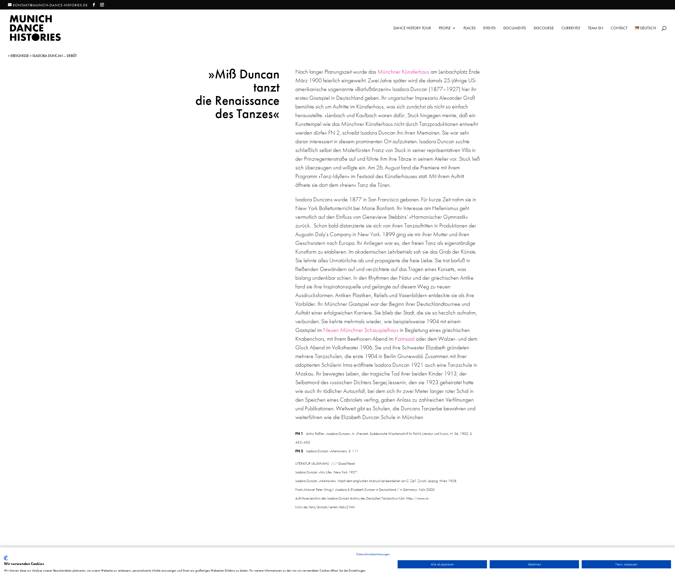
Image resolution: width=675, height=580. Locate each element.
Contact (619, 28)
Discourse (544, 28)
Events (489, 28)
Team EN (595, 28)
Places (470, 28)
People (445, 28)
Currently (570, 28)
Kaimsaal (404, 339)
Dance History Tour (412, 28)
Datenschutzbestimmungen (373, 554)
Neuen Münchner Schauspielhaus (360, 330)
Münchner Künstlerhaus (403, 71)
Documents (514, 28)
